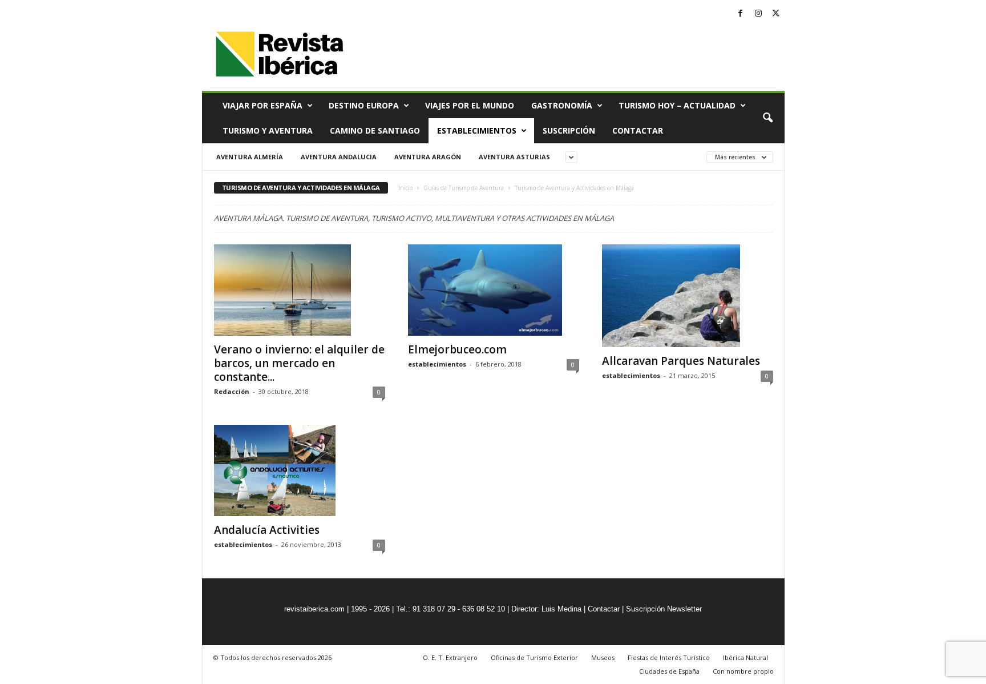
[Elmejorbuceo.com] (493, 290)
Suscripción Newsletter (664, 609)
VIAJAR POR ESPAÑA (262, 105)
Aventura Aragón (427, 156)
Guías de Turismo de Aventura (463, 188)
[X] (776, 14)
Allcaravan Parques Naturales (681, 360)
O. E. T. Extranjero (450, 657)
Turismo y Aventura (268, 130)
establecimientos (437, 364)
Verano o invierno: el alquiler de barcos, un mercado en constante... (299, 363)
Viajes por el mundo (469, 105)
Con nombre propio (743, 671)
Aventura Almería (249, 156)
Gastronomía (561, 105)
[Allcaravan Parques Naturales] (687, 295)
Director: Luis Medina (546, 609)
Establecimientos (476, 130)
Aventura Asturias (514, 156)
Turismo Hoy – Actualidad (677, 105)
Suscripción (569, 130)
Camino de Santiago (375, 130)
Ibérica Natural (745, 657)
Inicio (405, 188)
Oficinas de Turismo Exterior (534, 657)
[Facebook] (740, 14)
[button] (767, 118)
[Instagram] (758, 14)
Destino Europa (364, 105)
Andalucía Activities (267, 529)
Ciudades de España (669, 671)
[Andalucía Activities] (299, 470)
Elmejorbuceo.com (457, 349)
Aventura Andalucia (339, 156)
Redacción (231, 391)
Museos (603, 657)
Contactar (637, 130)
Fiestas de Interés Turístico (669, 657)
